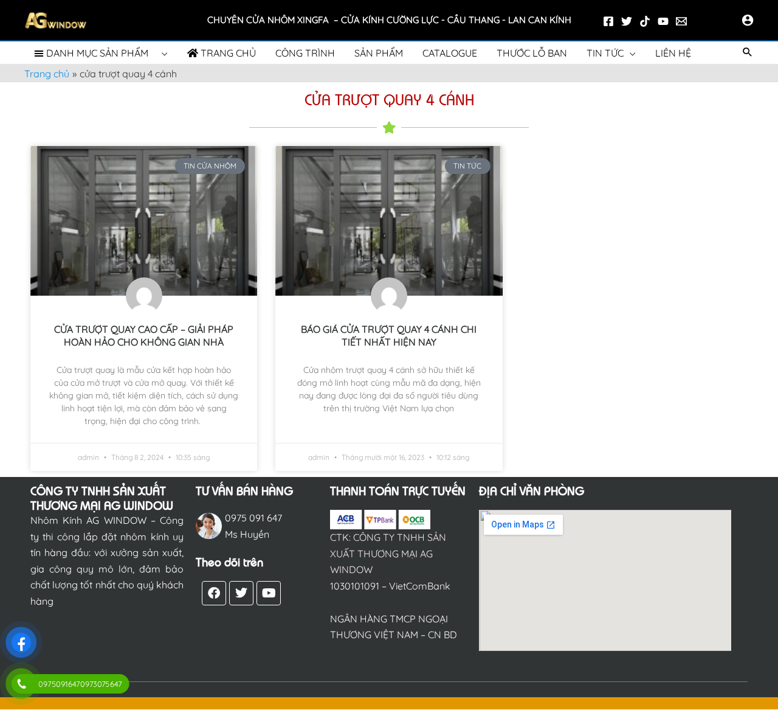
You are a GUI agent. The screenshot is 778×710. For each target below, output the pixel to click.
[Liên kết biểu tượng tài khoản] (748, 20)
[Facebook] (608, 21)
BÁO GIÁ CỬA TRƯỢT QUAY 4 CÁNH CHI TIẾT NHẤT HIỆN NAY (389, 335)
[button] (748, 52)
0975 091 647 (253, 518)
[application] (162, 53)
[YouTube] (663, 21)
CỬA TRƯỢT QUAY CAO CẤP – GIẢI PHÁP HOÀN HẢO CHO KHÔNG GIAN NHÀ (143, 335)
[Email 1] (681, 21)
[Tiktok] (644, 21)
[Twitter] (626, 21)
